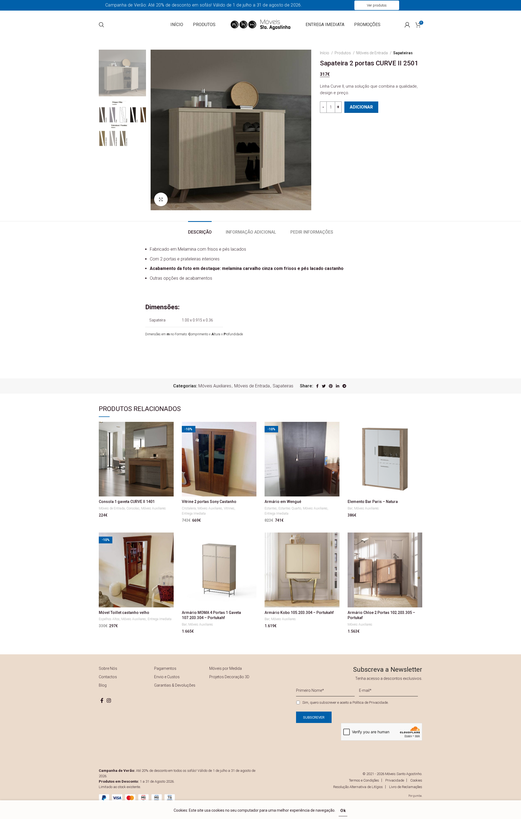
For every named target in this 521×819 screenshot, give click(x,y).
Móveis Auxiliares (214, 385)
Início (325, 53)
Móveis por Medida (225, 668)
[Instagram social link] (109, 700)
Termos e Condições (364, 780)
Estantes (271, 508)
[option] (122, 73)
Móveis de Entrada (372, 53)
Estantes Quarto (289, 508)
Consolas (132, 508)
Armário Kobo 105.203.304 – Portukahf (299, 612)
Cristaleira (189, 508)
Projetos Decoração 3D (229, 677)
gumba (417, 795)
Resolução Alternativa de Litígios (358, 787)
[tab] (200, 229)
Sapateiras (403, 53)
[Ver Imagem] (161, 199)
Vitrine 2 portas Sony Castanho (209, 501)
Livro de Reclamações (405, 787)
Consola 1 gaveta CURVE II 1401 (127, 501)
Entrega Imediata (194, 513)
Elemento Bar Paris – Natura (373, 501)
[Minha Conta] (407, 24)
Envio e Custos (167, 677)
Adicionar (361, 107)
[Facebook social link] (317, 386)
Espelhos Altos (109, 619)
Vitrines (229, 508)
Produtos (343, 53)
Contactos (108, 677)
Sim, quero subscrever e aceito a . (345, 702)
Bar (350, 508)
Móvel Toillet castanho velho (124, 612)
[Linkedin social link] (337, 386)
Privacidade (394, 780)
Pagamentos (165, 668)
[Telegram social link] (344, 386)
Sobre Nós (108, 668)
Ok (343, 810)
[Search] (101, 24)
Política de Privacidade (370, 702)
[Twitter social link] (323, 386)
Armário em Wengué (283, 501)
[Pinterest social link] (330, 386)
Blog (103, 685)
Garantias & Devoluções (174, 685)
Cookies (416, 780)
